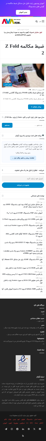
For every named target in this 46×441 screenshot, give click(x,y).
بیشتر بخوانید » (36, 107)
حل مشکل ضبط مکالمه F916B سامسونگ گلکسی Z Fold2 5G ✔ (23, 94)
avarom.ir (33, 400)
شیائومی (22, 423)
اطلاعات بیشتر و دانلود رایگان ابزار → (23, 158)
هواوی (23, 419)
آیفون (10, 423)
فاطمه (42, 332)
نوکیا (9, 419)
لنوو (19, 419)
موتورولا (16, 423)
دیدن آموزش (23, 12)
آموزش (5, 423)
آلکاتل (41, 423)
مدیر (42, 325)
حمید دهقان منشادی (37, 318)
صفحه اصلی (38, 419)
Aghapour (40, 338)
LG (27, 423)
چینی (14, 419)
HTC (31, 423)
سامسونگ (30, 419)
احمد (42, 311)
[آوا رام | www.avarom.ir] (11, 21)
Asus (36, 423)
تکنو (5, 419)
